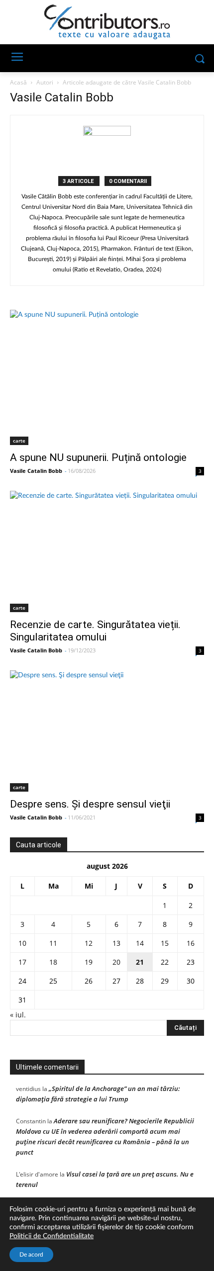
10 (22, 943)
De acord (31, 1255)
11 (53, 943)
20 (116, 962)
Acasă (18, 82)
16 (191, 943)
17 (22, 962)
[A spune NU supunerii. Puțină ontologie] (107, 377)
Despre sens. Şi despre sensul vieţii (90, 804)
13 (116, 943)
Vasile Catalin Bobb (36, 470)
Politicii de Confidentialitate (51, 1236)
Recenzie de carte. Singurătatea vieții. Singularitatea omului (95, 631)
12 (89, 943)
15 (165, 943)
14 (140, 943)
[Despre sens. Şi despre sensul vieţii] (107, 731)
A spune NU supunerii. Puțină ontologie (98, 457)
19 (89, 962)
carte (19, 440)
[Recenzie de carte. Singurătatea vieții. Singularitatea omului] (107, 551)
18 (53, 962)
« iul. (18, 1014)
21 (140, 962)
